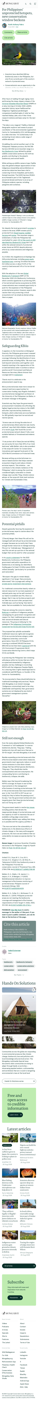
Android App (24, 1381)
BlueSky (23, 1374)
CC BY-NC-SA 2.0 (20, 848)
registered (26, 646)
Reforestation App (9, 1362)
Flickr (24, 729)
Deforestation (9, 970)
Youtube (23, 1358)
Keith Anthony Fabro (16, 25)
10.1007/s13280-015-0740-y (21, 905)
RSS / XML (24, 1387)
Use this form (16, 910)
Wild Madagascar (8, 1352)
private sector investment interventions (16, 584)
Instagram (24, 1355)
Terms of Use (25, 1342)
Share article (22, 32)
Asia (17, 27)
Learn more (14, 1115)
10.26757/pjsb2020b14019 (14, 888)
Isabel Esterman (14, 951)
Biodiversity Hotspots (24, 962)
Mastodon (23, 1378)
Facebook (23, 1365)
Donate (22, 1330)
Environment (22, 970)
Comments (8, 32)
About (22, 1323)
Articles (5, 1330)
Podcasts (5, 1327)
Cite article (8, 38)
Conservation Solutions (25, 966)
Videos (4, 1323)
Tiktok (22, 1368)
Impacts (23, 1333)
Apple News (24, 1384)
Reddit (22, 1371)
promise (31, 228)
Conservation (8, 966)
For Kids (5, 1355)
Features (5, 1339)
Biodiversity (8, 962)
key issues (30, 807)
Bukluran (5, 612)
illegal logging (19, 233)
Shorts (4, 1336)
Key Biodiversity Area (10, 151)
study (13, 430)
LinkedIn (23, 1352)
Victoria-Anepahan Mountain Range (15, 104)
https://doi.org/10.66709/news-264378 (18, 939)
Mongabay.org (7, 1358)
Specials (5, 1333)
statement (19, 375)
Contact (23, 1327)
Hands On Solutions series (14, 1081)
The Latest (6, 1342)
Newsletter (14, 1298)
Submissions (24, 1339)
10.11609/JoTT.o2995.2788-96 (24, 869)
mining (13, 235)
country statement (13, 558)
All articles (8, 1266)
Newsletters (24, 1336)
